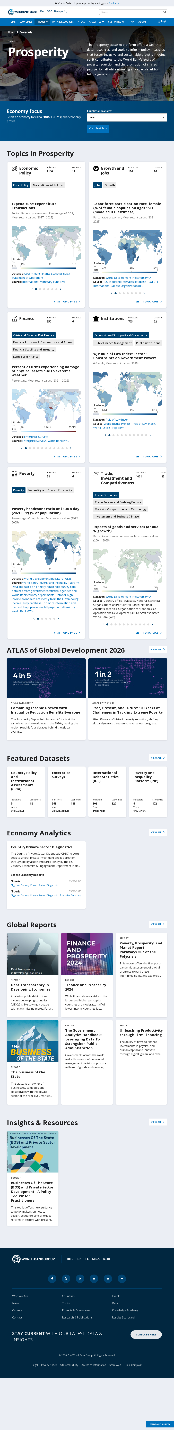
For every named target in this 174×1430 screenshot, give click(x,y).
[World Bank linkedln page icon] (80, 1279)
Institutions (112, 318)
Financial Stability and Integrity (33, 349)
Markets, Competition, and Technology (120, 509)
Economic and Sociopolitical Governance (121, 335)
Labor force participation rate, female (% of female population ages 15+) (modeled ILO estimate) (127, 207)
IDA (79, 1259)
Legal (35, 1365)
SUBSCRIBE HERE (146, 1334)
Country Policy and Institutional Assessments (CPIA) (24, 780)
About (142, 21)
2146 (50, 171)
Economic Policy (28, 170)
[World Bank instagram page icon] (94, 1279)
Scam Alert (115, 1365)
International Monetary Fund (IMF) (44, 282)
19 (73, 171)
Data (115, 1303)
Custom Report (117, 21)
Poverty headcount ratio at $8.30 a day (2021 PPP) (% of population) (45, 510)
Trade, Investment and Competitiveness (117, 478)
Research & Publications (77, 1317)
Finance (26, 318)
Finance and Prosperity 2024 (85, 987)
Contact (17, 1317)
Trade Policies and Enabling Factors (118, 502)
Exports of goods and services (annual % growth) (126, 528)
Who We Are (20, 1296)
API (132, 21)
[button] (32, 289)
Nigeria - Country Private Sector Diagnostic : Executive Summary (46, 895)
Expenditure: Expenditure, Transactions (35, 205)
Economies (26, 21)
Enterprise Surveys (36, 437)
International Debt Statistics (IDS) (106, 776)
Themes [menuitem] (41, 21)
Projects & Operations (76, 1310)
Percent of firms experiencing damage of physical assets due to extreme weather (45, 371)
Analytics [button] (95, 21)
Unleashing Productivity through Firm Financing (141, 1032)
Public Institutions (148, 343)
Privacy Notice (49, 1365)
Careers (17, 1310)
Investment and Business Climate (117, 516)
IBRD (70, 1259)
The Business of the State (28, 1074)
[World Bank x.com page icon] (66, 1279)
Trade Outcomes (106, 495)
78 (48, 476)
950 (49, 321)
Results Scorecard (123, 1317)
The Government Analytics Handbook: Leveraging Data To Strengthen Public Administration (83, 1039)
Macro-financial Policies (48, 185)
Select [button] (93, 117)
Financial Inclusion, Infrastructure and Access (43, 342)
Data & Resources (63, 21)
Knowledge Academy (125, 1310)
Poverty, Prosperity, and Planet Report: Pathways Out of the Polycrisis (141, 950)
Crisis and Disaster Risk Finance (33, 335)
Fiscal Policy (21, 185)
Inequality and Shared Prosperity (50, 490)
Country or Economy (99, 111)
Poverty (27, 473)
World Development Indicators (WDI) (129, 278)
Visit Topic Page (66, 301)
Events (116, 1296)
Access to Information (94, 1365)
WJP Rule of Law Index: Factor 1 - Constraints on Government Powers (124, 356)
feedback (114, 3)
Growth (110, 185)
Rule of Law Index (117, 419)
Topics (66, 1303)
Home (12, 21)
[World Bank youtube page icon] (108, 1279)
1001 (139, 476)
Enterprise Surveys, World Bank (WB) (45, 441)
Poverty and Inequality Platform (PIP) (145, 776)
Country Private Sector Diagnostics (42, 847)
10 (155, 171)
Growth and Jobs (112, 170)
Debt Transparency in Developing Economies (30, 987)
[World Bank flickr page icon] (122, 1279)
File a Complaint (133, 1365)
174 (130, 171)
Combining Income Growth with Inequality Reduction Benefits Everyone (45, 710)
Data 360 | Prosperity (53, 11)
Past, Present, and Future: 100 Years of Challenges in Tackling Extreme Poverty (127, 710)
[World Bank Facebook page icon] (52, 1279)
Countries (68, 1296)
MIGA (96, 1259)
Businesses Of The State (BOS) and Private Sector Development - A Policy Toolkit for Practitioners (32, 1191)
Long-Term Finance (26, 356)
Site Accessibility (69, 1365)
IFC (87, 1259)
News (15, 1303)
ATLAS (81, 21)
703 (130, 321)
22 (155, 321)
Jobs (97, 185)
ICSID (106, 1259)
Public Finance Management (113, 343)
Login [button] (164, 21)
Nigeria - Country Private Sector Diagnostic (34, 885)
